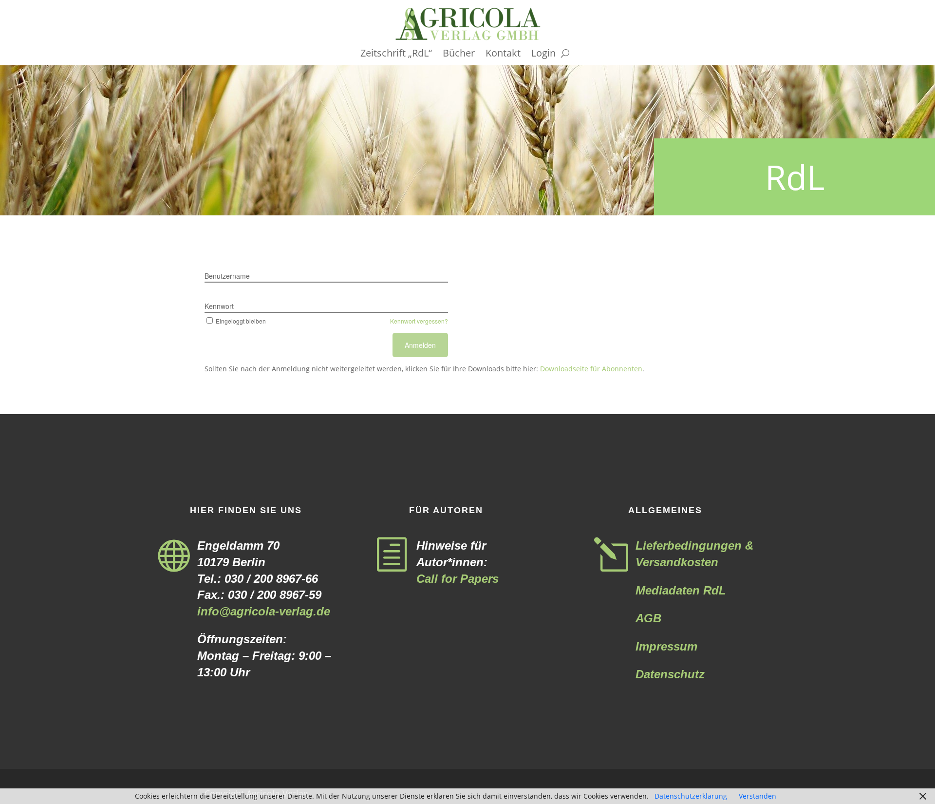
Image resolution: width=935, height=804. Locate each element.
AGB (648, 618)
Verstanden (757, 796)
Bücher (459, 54)
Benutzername (227, 276)
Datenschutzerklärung (690, 796)
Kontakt (503, 54)
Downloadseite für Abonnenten (591, 368)
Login (543, 54)
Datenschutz (670, 674)
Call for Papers (457, 578)
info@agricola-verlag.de (263, 611)
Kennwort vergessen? (419, 321)
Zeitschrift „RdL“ (396, 54)
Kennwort (219, 306)
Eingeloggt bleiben (241, 321)
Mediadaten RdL (681, 590)
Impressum (666, 646)
